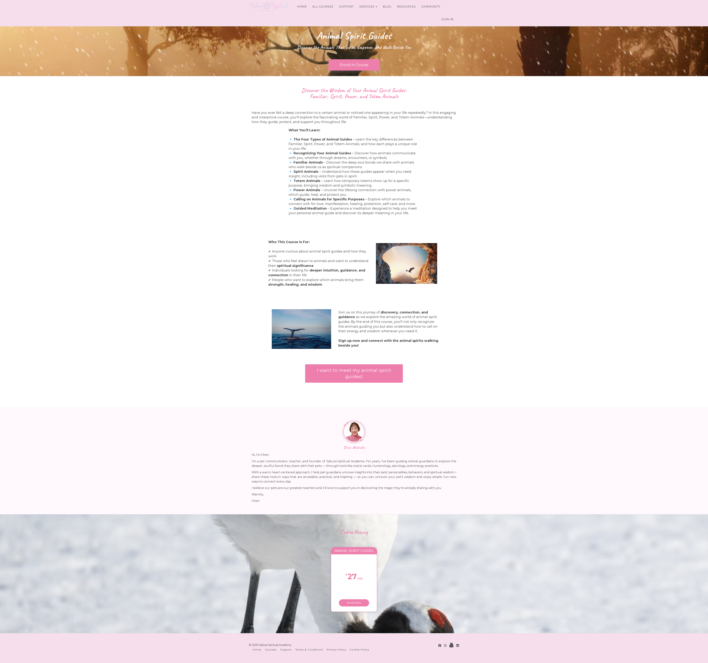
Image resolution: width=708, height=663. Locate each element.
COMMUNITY (430, 6)
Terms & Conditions (309, 649)
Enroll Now (354, 602)
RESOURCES (406, 6)
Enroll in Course (354, 65)
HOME (302, 6)
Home (257, 649)
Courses (271, 649)
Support (286, 649)
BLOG (387, 6)
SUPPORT (346, 6)
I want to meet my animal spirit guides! (354, 373)
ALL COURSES (323, 6)
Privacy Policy (336, 649)
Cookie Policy (359, 649)
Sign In (448, 19)
